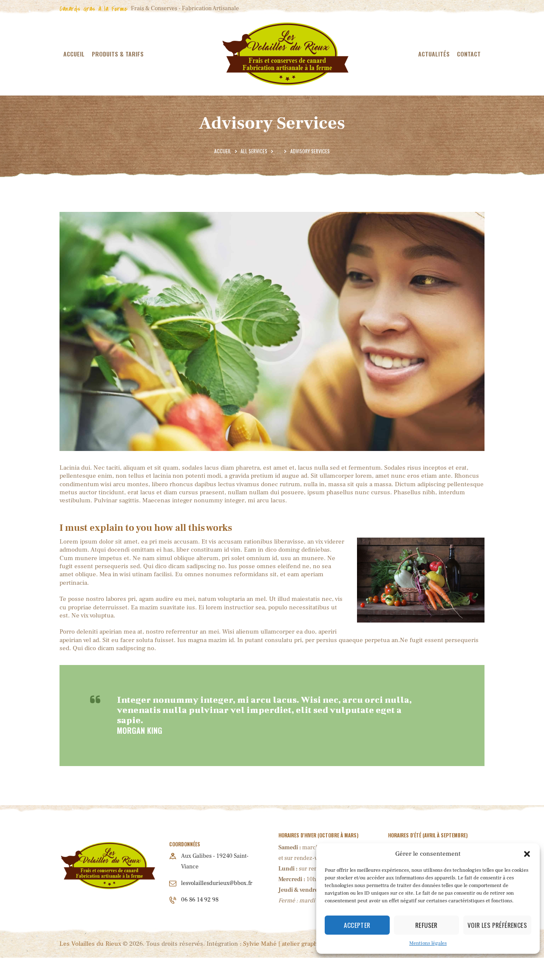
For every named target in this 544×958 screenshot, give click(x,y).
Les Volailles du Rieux (90, 944)
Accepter (357, 925)
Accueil (222, 151)
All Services (254, 151)
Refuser (426, 925)
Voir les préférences (497, 925)
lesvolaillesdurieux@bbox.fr (216, 883)
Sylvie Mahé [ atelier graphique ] (288, 944)
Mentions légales (428, 943)
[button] (527, 854)
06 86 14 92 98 (199, 900)
